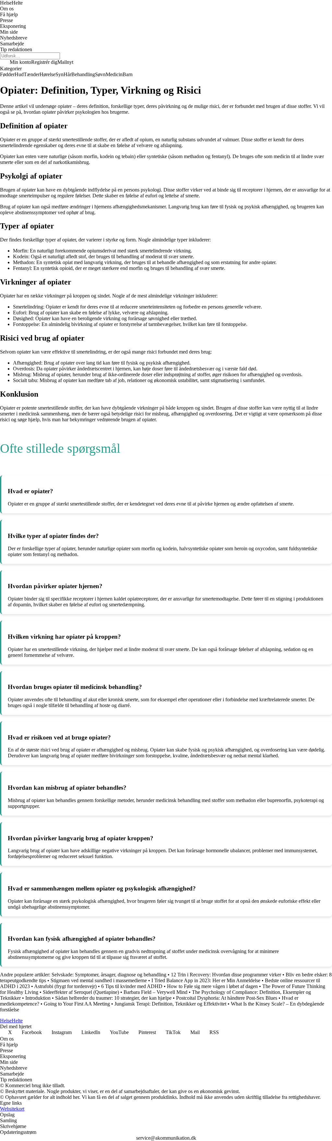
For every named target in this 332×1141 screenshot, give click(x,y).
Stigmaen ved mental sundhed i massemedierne (99, 980)
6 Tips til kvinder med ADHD (131, 986)
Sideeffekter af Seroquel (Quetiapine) (81, 992)
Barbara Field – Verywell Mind (155, 992)
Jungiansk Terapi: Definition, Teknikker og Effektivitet (170, 1004)
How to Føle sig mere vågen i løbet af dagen (212, 986)
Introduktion (38, 998)
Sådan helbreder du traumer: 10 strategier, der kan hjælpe (114, 998)
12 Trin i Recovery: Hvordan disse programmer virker (226, 974)
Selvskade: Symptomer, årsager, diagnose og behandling (109, 974)
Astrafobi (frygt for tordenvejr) (65, 986)
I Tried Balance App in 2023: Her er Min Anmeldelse (205, 980)
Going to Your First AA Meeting (77, 1004)
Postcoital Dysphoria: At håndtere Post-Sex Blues (226, 998)
